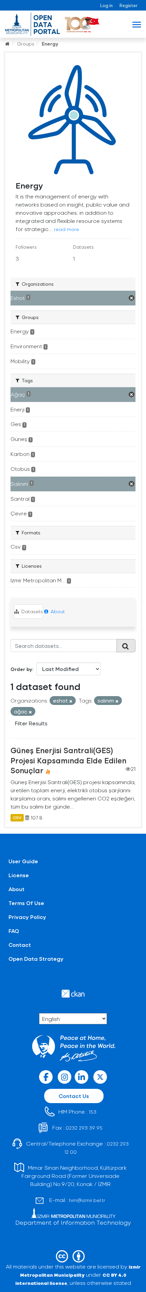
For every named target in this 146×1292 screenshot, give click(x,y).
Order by (21, 669)
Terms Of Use (26, 902)
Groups (25, 43)
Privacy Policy (27, 916)
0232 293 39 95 (84, 1128)
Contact (19, 944)
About (57, 611)
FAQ (13, 930)
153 (92, 1112)
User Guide (23, 861)
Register (129, 5)
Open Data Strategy (35, 958)
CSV (17, 817)
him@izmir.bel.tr (87, 1200)
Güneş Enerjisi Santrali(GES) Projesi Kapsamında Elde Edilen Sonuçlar (68, 760)
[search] (125, 645)
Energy (50, 43)
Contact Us (74, 1095)
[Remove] (70, 701)
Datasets (31, 611)
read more (66, 229)
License (18, 875)
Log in (106, 5)
